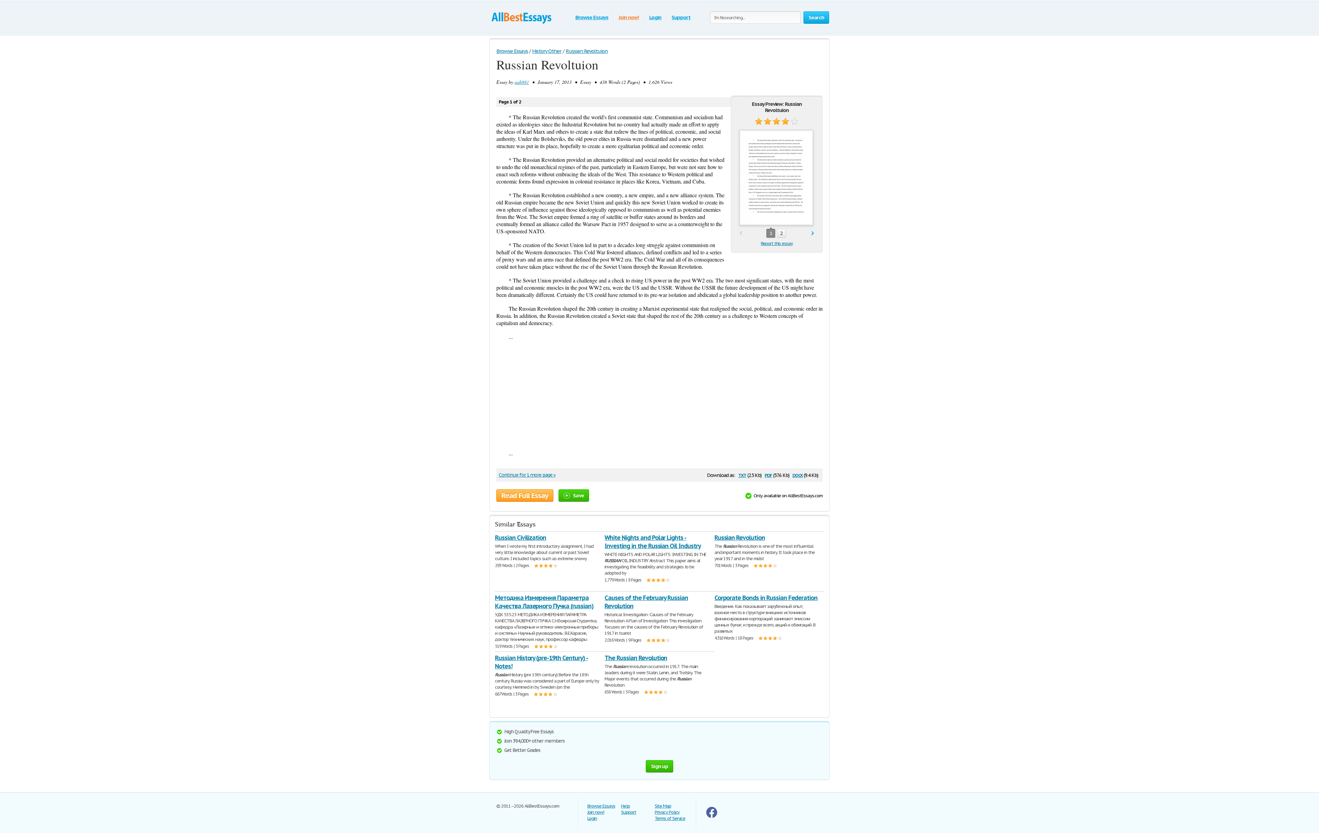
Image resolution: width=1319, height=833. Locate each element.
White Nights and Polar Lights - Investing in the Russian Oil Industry (653, 542)
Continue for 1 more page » (527, 475)
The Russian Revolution (636, 658)
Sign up (659, 766)
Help (625, 806)
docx (797, 475)
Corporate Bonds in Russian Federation (766, 598)
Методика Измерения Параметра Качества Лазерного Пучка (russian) (544, 602)
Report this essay (777, 243)
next (812, 233)
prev (740, 233)
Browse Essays (591, 17)
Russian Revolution (739, 538)
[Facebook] (711, 816)
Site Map (663, 806)
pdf (768, 475)
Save (578, 495)
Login (655, 17)
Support (681, 17)
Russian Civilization (520, 538)
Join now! (629, 17)
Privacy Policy (667, 812)
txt (742, 475)
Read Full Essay (524, 495)
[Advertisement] (659, 395)
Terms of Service (670, 818)
